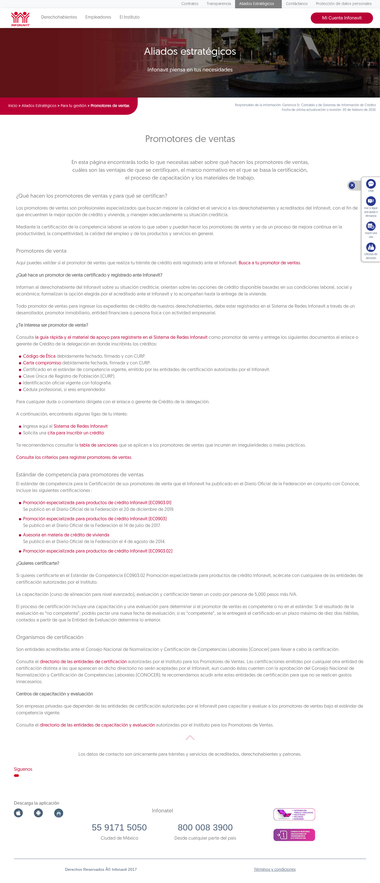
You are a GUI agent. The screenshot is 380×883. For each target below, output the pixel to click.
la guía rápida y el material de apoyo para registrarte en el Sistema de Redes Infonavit (121, 337)
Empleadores (98, 17)
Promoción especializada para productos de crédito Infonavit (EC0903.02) (97, 551)
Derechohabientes (59, 17)
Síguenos (23, 769)
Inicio (13, 106)
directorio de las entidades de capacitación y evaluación (97, 725)
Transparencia (219, 4)
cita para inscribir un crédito (76, 433)
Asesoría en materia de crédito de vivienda (66, 535)
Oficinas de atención (370, 256)
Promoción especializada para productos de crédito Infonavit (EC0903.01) (97, 503)
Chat (371, 191)
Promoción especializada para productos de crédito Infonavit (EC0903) (95, 519)
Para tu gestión (74, 106)
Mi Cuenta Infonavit (342, 18)
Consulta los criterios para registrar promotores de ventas (73, 457)
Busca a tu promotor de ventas (269, 263)
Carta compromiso (42, 363)
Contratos (189, 4)
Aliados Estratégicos (256, 4)
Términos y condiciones (275, 870)
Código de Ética (39, 356)
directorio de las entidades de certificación (83, 662)
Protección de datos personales (344, 4)
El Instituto (130, 17)
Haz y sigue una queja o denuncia (371, 212)
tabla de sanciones (99, 445)
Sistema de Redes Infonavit (81, 426)
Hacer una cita (371, 235)
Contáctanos (297, 4)
